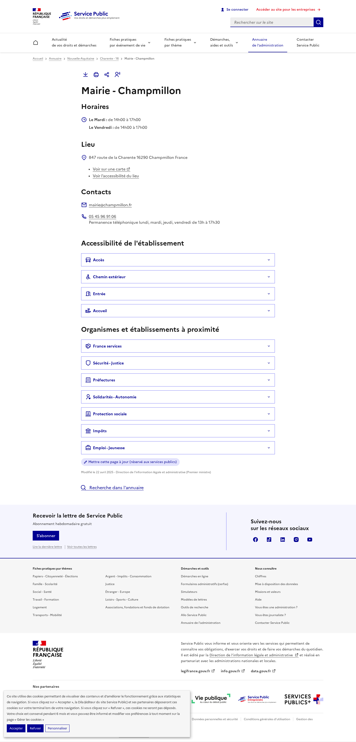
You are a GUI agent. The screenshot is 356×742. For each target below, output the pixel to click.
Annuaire (55, 58)
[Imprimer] (96, 74)
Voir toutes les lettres (82, 547)
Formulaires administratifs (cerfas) (204, 584)
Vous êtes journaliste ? (270, 615)
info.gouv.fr (230, 671)
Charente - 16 (109, 58)
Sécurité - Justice (108, 363)
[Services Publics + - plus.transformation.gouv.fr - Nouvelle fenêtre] (304, 699)
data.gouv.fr (261, 671)
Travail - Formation (46, 599)
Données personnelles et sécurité (215, 719)
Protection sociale (110, 414)
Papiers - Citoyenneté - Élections (55, 576)
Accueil (38, 58)
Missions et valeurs (267, 592)
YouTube (310, 539)
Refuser (35, 728)
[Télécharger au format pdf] (85, 74)
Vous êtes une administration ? (276, 607)
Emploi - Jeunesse (109, 448)
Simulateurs (189, 592)
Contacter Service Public (308, 42)
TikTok (269, 539)
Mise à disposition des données (276, 584)
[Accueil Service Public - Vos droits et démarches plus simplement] (90, 20)
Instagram (296, 539)
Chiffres (260, 576)
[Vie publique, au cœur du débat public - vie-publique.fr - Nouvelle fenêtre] (211, 699)
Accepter (16, 728)
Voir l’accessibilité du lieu (116, 176)
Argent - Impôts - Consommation (128, 576)
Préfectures (104, 380)
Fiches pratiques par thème (177, 42)
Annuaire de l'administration (200, 623)
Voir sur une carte (109, 169)
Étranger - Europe (117, 592)
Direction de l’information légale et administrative (251, 655)
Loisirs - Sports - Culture (121, 599)
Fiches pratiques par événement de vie (127, 42)
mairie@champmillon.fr (110, 205)
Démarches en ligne (194, 576)
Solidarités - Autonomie (114, 397)
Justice (110, 584)
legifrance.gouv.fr (195, 671)
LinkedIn (282, 539)
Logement (40, 607)
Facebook (255, 539)
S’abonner (46, 536)
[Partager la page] (106, 74)
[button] (117, 74)
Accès (98, 260)
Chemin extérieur (109, 277)
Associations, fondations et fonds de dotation (137, 607)
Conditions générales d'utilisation (267, 719)
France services (107, 346)
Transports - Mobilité (47, 615)
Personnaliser (57, 728)
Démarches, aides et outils (221, 42)
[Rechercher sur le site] (318, 22)
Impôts (100, 431)
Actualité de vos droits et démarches (74, 42)
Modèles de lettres (194, 599)
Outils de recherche (194, 607)
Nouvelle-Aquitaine (80, 58)
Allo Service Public (194, 615)
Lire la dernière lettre (47, 547)
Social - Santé (42, 592)
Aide (258, 599)
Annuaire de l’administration (267, 42)
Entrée (99, 294)
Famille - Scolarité (45, 584)
